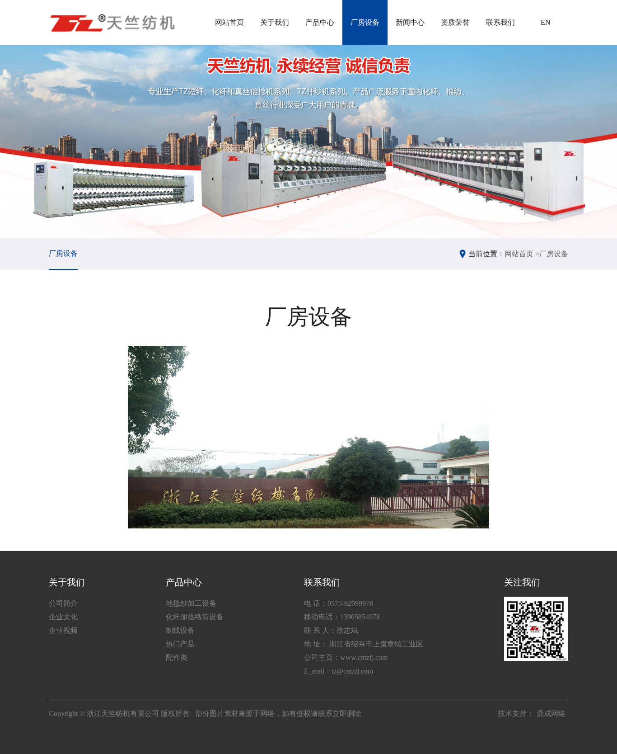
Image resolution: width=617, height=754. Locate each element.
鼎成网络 (551, 713)
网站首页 (229, 22)
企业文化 (63, 617)
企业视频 (63, 630)
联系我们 (500, 22)
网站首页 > (522, 254)
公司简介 (63, 603)
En (546, 22)
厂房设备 (365, 22)
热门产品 (180, 644)
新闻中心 (410, 22)
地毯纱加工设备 (191, 603)
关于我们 (274, 22)
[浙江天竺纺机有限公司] (112, 22)
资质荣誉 (455, 22)
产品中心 (319, 22)
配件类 (176, 657)
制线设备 (180, 630)
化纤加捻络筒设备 (195, 617)
